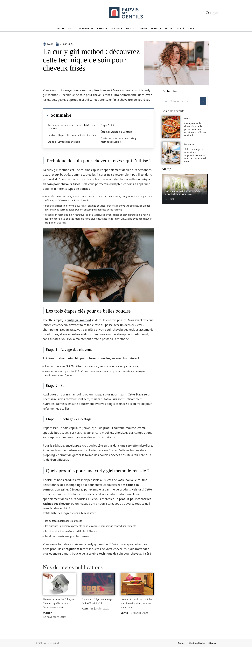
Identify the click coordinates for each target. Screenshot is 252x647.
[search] (207, 12)
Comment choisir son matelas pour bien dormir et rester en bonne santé (136, 603)
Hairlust (137, 489)
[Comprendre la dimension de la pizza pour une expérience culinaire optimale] (171, 127)
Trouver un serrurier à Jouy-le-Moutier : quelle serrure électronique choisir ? (59, 603)
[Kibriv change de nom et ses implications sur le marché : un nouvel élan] (171, 153)
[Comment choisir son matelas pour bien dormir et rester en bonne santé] (137, 584)
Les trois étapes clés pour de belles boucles (72, 135)
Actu (85, 608)
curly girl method (79, 320)
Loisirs (187, 118)
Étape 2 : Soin (108, 125)
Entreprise (189, 144)
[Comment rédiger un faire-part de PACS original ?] (98, 584)
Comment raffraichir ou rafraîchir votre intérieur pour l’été (182, 193)
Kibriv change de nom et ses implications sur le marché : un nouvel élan (195, 155)
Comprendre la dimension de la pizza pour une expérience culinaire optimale (195, 129)
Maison (47, 612)
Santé (124, 612)
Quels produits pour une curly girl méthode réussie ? (119, 140)
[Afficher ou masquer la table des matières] (110, 115)
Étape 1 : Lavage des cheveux (64, 141)
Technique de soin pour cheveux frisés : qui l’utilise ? (72, 127)
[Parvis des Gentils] (126, 12)
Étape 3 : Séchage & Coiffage (116, 131)
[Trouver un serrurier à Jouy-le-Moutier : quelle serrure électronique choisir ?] (59, 584)
